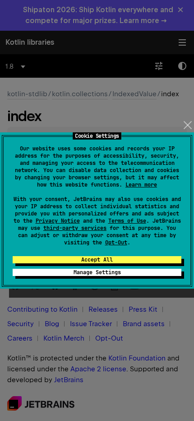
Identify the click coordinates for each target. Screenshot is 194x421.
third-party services (74, 228)
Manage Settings (97, 272)
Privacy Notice (58, 221)
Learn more (141, 184)
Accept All (97, 259)
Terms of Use (127, 221)
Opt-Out (116, 242)
